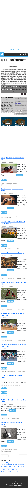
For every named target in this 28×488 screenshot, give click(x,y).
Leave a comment (7, 184)
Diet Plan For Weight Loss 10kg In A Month (12, 464)
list (8, 395)
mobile (10, 183)
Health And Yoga (7, 112)
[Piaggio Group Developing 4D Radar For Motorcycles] (9, 351)
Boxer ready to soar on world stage (12, 253)
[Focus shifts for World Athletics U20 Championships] (9, 228)
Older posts (5, 455)
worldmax (13, 86)
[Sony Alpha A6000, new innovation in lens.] (9, 164)
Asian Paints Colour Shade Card (9, 471)
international (12, 248)
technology (15, 183)
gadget (7, 183)
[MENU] (26, 54)
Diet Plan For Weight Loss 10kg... (19, 112)
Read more (19, 175)
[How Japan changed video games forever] (9, 195)
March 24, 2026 (6, 86)
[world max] (2, 54)
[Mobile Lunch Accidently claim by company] (9, 429)
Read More (4, 179)
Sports (3, 248)
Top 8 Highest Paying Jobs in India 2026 (11, 470)
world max (14, 49)
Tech (3, 183)
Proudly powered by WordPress (11, 484)
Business (3, 395)
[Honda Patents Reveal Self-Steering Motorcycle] (9, 320)
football (8, 248)
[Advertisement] (14, 14)
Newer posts (23, 455)
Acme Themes (18, 485)
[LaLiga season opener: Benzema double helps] (9, 289)
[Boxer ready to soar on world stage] (9, 258)
